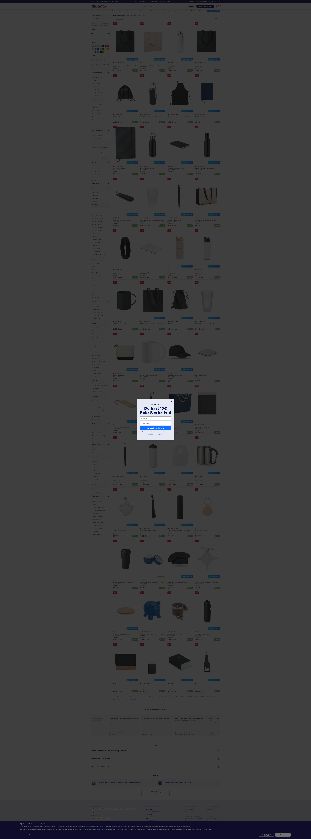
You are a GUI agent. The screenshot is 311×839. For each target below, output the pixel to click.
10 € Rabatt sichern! (155, 428)
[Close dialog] (171, 401)
